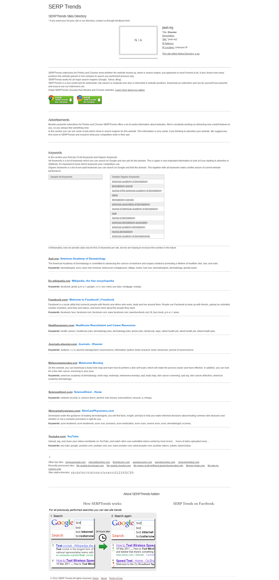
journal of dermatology (123, 218)
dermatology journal (122, 186)
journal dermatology (122, 231)
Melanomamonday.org (62, 362)
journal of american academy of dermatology (135, 208)
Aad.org (53, 258)
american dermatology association (129, 222)
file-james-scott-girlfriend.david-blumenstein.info (158, 465)
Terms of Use (116, 578)
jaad (114, 213)
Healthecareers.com (61, 325)
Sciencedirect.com (60, 391)
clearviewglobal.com (188, 462)
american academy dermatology (128, 227)
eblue (115, 195)
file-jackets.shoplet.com (119, 465)
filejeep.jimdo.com (195, 465)
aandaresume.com (142, 462)
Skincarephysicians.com (64, 410)
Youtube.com (56, 436)
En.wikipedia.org (59, 280)
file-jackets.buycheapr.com (90, 465)
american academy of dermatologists (131, 236)
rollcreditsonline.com (99, 462)
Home (95, 578)
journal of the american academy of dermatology (137, 190)
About (104, 578)
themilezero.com (121, 462)
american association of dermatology (131, 204)
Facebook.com (58, 299)
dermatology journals (123, 199)
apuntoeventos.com (165, 462)
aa (198, 53)
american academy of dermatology (130, 181)
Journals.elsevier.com (62, 344)
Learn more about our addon (130, 90)
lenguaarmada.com (75, 462)
